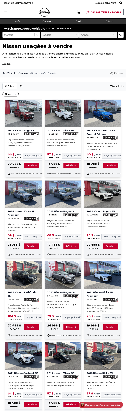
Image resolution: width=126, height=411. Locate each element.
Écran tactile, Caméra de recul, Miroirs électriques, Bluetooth (61, 383)
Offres (109, 21)
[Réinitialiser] (21, 86)
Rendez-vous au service (106, 12)
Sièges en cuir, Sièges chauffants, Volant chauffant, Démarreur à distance (22, 227)
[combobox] (4, 35)
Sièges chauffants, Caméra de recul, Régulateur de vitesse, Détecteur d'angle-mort (21, 143)
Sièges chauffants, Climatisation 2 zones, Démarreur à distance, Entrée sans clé (102, 146)
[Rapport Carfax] (31, 134)
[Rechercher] (121, 3)
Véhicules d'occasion (18, 73)
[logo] (44, 12)
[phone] (78, 12)
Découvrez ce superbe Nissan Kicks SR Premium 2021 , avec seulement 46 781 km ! (100, 308)
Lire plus (6, 63)
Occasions (47, 21)
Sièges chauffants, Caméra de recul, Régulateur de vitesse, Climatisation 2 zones (60, 223)
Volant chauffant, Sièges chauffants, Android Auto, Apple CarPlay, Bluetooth (61, 304)
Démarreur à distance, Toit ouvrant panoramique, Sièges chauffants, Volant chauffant (21, 385)
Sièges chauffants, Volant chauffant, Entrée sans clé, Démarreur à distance (98, 223)
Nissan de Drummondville (17, 3)
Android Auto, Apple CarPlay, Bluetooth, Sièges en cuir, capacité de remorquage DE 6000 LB (23, 308)
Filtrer (11, 86)
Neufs (17, 21)
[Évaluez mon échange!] (121, 35)
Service (79, 21)
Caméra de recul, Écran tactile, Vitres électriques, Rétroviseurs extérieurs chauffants (61, 143)
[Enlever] (15, 94)
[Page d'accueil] (4, 73)
